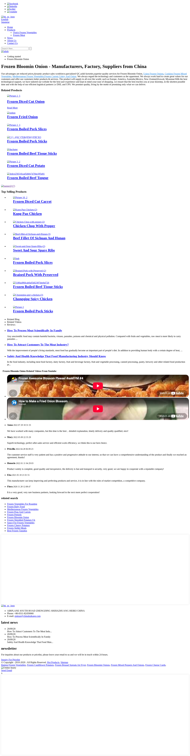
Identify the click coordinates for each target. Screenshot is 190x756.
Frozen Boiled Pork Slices (27, 129)
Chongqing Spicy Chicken (32, 299)
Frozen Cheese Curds (155, 665)
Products (11, 30)
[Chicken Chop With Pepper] (29, 222)
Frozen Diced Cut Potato (26, 166)
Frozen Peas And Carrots (19, 512)
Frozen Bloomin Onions (98, 665)
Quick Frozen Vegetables (25, 32)
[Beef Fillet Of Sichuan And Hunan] (31, 234)
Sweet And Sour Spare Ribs (34, 250)
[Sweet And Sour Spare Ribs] (29, 246)
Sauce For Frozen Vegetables (20, 522)
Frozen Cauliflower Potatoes (40, 665)
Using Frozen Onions (153, 73)
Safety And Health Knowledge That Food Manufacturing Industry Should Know (56, 356)
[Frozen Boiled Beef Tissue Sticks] (12, 149)
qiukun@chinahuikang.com (28, 616)
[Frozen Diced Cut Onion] (13, 96)
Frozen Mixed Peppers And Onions (127, 665)
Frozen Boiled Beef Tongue (27, 178)
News (10, 38)
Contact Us (12, 43)
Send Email (6, 670)
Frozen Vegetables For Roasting (22, 504)
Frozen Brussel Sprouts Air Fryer (70, 665)
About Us (11, 40)
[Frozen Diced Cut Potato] (13, 161)
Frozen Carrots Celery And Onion (60, 76)
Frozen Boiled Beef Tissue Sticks (32, 153)
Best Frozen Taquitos (17, 530)
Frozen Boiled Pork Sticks (27, 141)
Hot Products (53, 662)
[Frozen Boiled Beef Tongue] (26, 174)
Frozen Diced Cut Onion (26, 101)
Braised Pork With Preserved (35, 275)
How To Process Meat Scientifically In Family (34, 330)
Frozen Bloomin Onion (18, 517)
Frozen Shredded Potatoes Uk (21, 520)
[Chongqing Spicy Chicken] (28, 295)
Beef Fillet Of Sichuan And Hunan (39, 238)
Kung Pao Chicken (27, 214)
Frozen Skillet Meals (16, 528)
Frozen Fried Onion (22, 117)
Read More (12, 108)
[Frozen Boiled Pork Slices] (13, 125)
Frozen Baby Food (16, 506)
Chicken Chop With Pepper (34, 226)
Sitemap (64, 662)
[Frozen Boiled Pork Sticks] (24, 137)
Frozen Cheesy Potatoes (18, 525)
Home (10, 27)
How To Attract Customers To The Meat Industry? (38, 344)
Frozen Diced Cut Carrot (32, 201)
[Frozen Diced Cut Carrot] (20, 197)
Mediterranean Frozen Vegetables (28, 76)
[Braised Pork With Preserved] (29, 270)
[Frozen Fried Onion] (11, 113)
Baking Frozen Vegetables (13, 665)
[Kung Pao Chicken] (25, 209)
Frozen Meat (19, 35)
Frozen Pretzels (14, 514)
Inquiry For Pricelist (10, 659)
